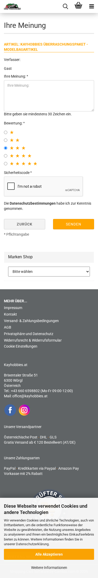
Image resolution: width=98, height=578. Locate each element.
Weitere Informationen (49, 568)
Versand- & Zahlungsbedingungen (31, 321)
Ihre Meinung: (15, 76)
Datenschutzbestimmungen (33, 203)
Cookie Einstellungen (20, 346)
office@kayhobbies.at (30, 396)
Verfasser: (12, 60)
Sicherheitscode (17, 173)
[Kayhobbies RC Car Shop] (10, 6)
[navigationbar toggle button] (91, 6)
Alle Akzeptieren (49, 554)
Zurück (24, 224)
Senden (73, 224)
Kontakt (10, 314)
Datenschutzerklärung (32, 544)
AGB (7, 327)
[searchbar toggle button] (65, 6)
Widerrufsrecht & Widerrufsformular (33, 340)
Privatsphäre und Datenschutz (28, 334)
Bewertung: (13, 123)
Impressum (13, 308)
